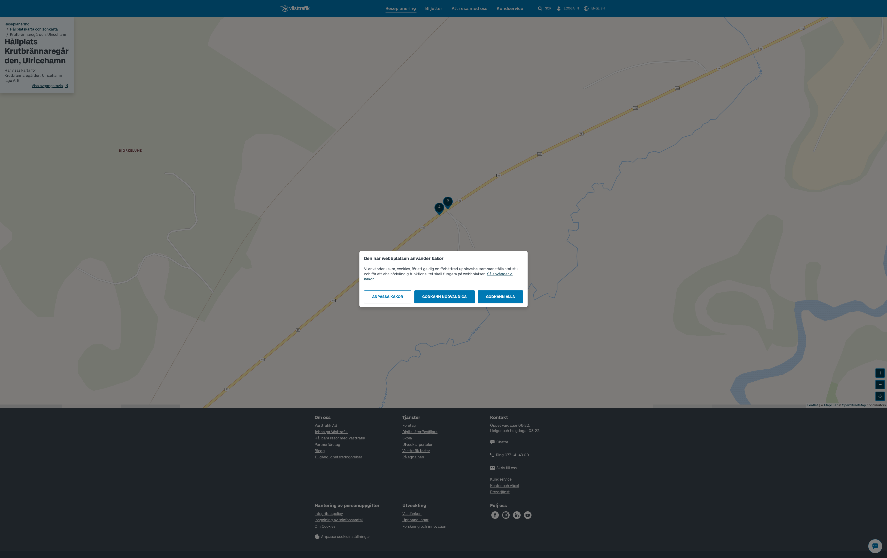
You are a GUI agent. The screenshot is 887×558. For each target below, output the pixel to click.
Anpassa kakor (387, 296)
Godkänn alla (500, 296)
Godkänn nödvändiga (444, 296)
